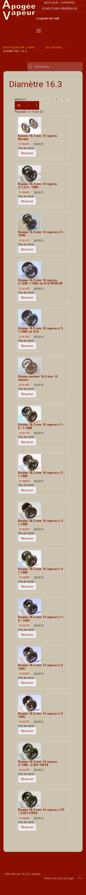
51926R (24, 577)
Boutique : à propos (59, 2)
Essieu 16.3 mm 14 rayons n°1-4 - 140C (41, 618)
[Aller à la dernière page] (68, 100)
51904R (24, 144)
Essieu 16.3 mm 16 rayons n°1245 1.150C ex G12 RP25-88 (40, 281)
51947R (24, 770)
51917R (24, 433)
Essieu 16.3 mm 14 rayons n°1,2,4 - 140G (37, 185)
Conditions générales (59, 8)
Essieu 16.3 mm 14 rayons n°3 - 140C (41, 715)
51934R (24, 673)
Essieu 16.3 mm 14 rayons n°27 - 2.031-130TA (41, 811)
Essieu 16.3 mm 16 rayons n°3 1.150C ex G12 (40, 330)
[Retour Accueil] (18, 18)
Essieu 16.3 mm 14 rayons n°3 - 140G (41, 233)
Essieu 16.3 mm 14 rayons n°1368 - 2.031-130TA (37, 763)
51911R (24, 240)
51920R (24, 481)
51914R (24, 384)
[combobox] (55, 66)
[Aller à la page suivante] (61, 100)
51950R (24, 818)
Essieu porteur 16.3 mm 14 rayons (38, 378)
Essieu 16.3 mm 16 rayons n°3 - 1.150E (41, 522)
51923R (24, 529)
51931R (24, 625)
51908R (24, 192)
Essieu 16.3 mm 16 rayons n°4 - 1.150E (41, 570)
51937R (24, 721)
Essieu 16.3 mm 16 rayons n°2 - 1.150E (41, 474)
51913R (24, 336)
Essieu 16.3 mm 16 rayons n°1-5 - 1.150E (41, 426)
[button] (38, 30)
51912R (24, 288)
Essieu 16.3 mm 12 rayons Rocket (37, 137)
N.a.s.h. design (31, 874)
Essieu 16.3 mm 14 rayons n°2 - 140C (41, 666)
